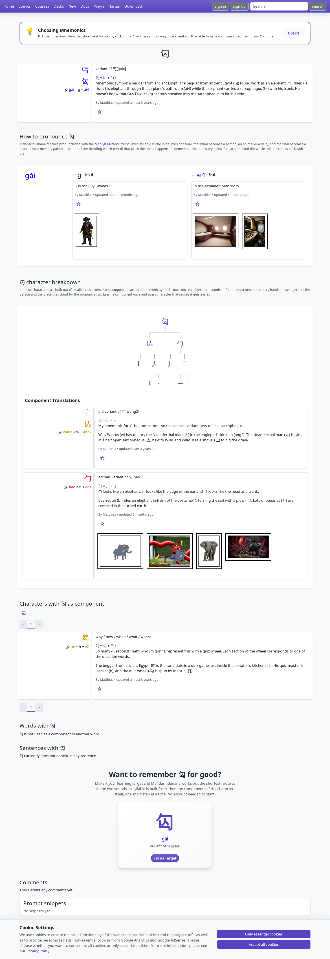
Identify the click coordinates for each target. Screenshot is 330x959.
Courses (42, 6)
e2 (87, 646)
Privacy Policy (37, 950)
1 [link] (31, 624)
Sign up (239, 6)
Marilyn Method (107, 144)
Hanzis (114, 6)
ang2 (87, 432)
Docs (85, 6)
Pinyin (99, 6)
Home (9, 6)
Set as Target (165, 858)
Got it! (293, 33)
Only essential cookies (264, 934)
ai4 (86, 89)
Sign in (220, 6)
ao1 (88, 486)
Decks (59, 6)
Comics (24, 6)
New (72, 6)
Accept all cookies (264, 944)
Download (133, 6)
